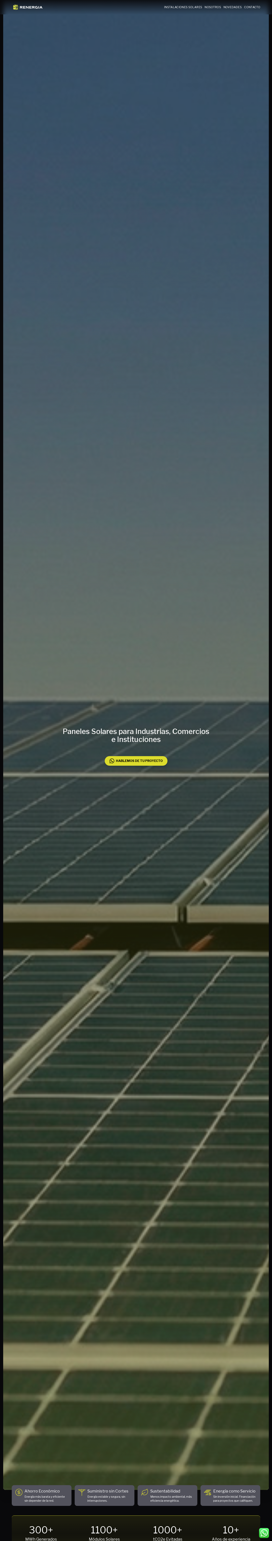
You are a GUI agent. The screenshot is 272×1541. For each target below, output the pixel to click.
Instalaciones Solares (183, 7)
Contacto (252, 7)
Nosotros (212, 7)
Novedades (232, 7)
